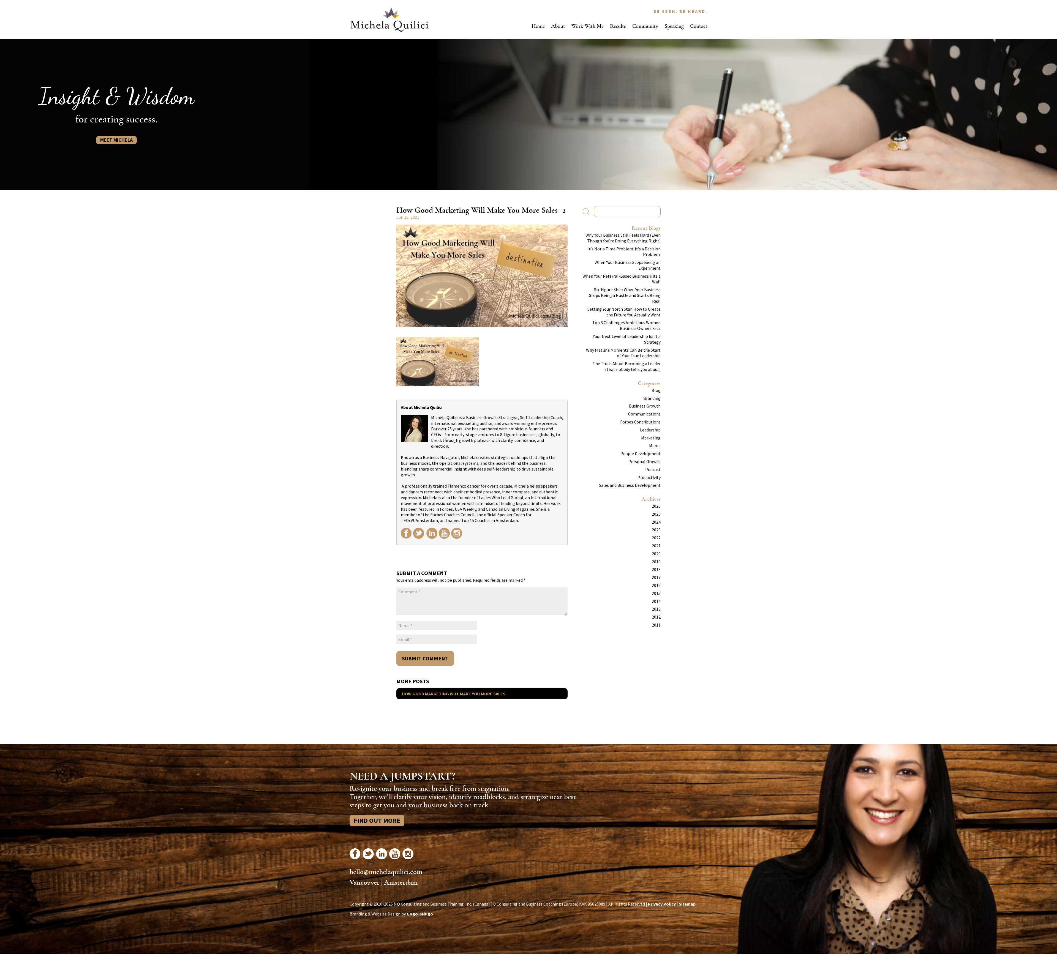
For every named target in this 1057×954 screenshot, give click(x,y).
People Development (640, 453)
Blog (656, 390)
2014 (656, 601)
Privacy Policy (662, 904)
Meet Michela (116, 140)
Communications (644, 414)
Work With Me (587, 26)
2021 (656, 545)
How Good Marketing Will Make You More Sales (453, 693)
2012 (656, 617)
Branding (652, 398)
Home (538, 26)
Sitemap (687, 904)
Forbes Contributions (640, 422)
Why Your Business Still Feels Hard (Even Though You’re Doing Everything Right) (623, 238)
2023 (656, 529)
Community (645, 26)
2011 (656, 625)
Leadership (650, 430)
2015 (656, 593)
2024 (656, 522)
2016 (656, 585)
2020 (656, 553)
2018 (656, 569)
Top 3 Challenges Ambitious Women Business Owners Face (626, 325)
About (558, 26)
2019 (656, 561)
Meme (655, 445)
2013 (656, 609)
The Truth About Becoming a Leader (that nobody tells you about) (627, 366)
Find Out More (377, 820)
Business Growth (645, 406)
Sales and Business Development (630, 485)
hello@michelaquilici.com (386, 871)
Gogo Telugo (420, 914)
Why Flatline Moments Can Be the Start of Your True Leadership (623, 353)
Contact (698, 26)
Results (618, 26)
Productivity (649, 477)
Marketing (651, 438)
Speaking (674, 26)
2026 (656, 506)
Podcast (653, 469)
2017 (656, 577)
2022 (656, 537)
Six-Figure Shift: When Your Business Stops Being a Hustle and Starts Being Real (625, 295)
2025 (656, 514)
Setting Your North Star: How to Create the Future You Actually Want (624, 312)
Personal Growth (644, 461)
